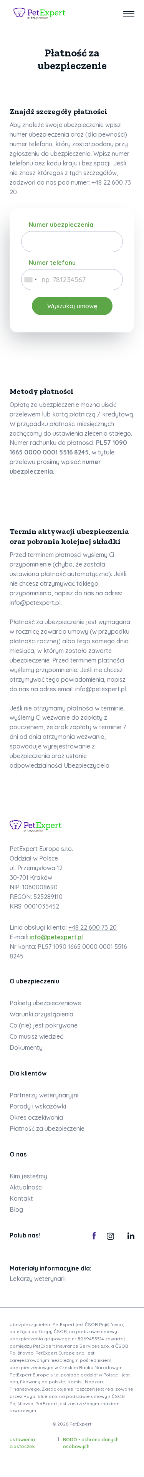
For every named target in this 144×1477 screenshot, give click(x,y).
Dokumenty (26, 1047)
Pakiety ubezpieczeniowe (45, 1003)
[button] (128, 14)
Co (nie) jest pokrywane (44, 1025)
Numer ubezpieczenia (61, 224)
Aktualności (26, 1187)
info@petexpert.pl (56, 937)
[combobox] (30, 279)
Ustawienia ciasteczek (22, 1443)
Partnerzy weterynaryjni (44, 1095)
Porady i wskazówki (38, 1106)
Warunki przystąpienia (41, 1014)
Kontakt (21, 1198)
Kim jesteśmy (28, 1176)
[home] (37, 14)
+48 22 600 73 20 (92, 927)
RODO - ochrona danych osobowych (91, 1443)
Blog (16, 1209)
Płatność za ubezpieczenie (47, 1128)
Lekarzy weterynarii (38, 1278)
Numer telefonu (52, 262)
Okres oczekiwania (36, 1117)
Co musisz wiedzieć (36, 1036)
